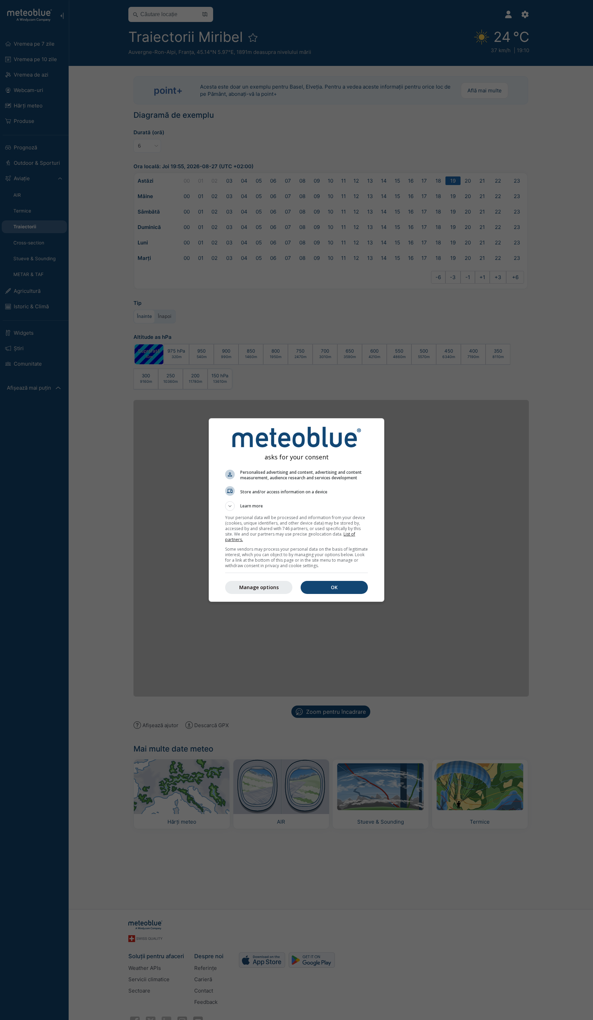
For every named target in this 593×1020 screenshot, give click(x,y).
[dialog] (296, 510)
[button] (296, 506)
